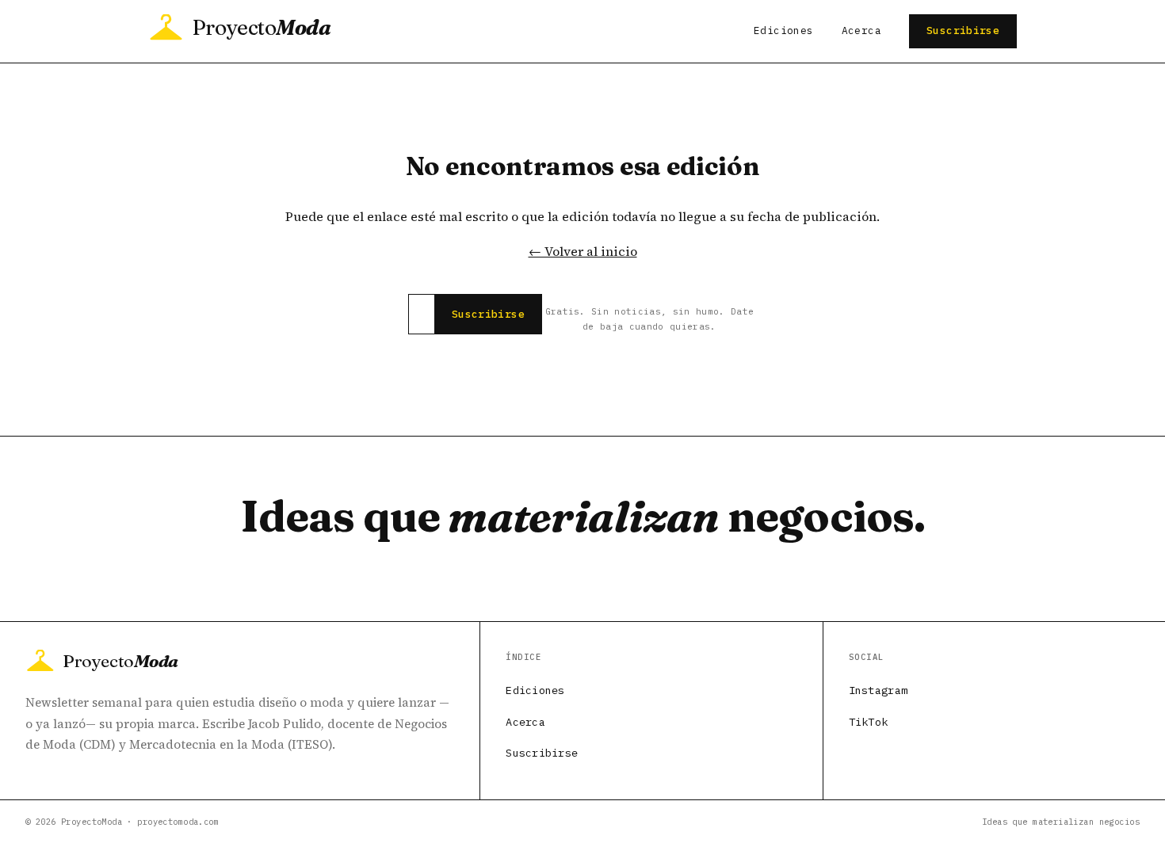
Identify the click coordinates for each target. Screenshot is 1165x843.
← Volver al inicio (583, 251)
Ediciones (783, 30)
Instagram (878, 690)
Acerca (861, 30)
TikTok (868, 722)
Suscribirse (962, 30)
